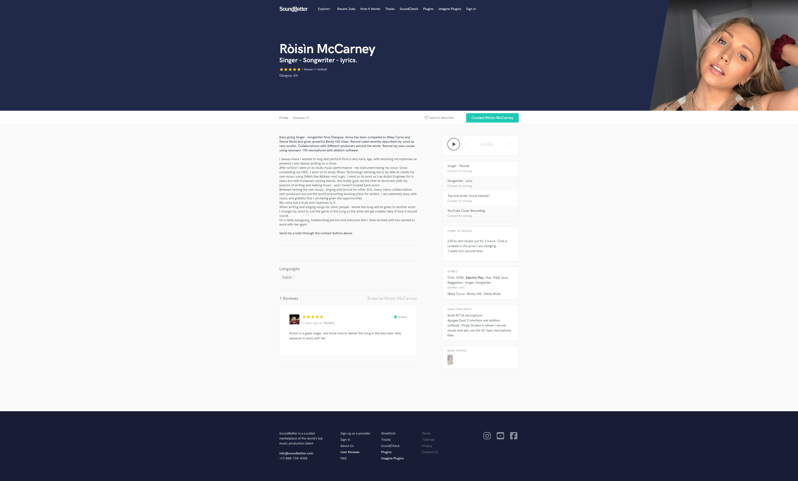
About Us (347, 446)
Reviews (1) (301, 118)
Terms (426, 434)
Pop (488, 278)
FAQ (343, 458)
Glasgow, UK (288, 76)
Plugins (428, 9)
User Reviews (350, 452)
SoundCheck (409, 9)
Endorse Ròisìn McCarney (392, 298)
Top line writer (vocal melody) (468, 196)
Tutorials (428, 440)
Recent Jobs (346, 9)
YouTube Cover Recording (466, 211)
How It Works (370, 9)
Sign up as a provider (355, 434)
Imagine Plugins (449, 9)
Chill (450, 278)
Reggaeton (455, 283)
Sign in (471, 9)
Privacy (427, 446)
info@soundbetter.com (296, 453)
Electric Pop (474, 278)
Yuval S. (329, 323)
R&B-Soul (500, 278)
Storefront (388, 434)
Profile (283, 118)
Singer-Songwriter (478, 283)
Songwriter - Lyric (460, 181)
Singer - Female (458, 166)
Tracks (390, 9)
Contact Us (430, 452)
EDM (460, 278)
